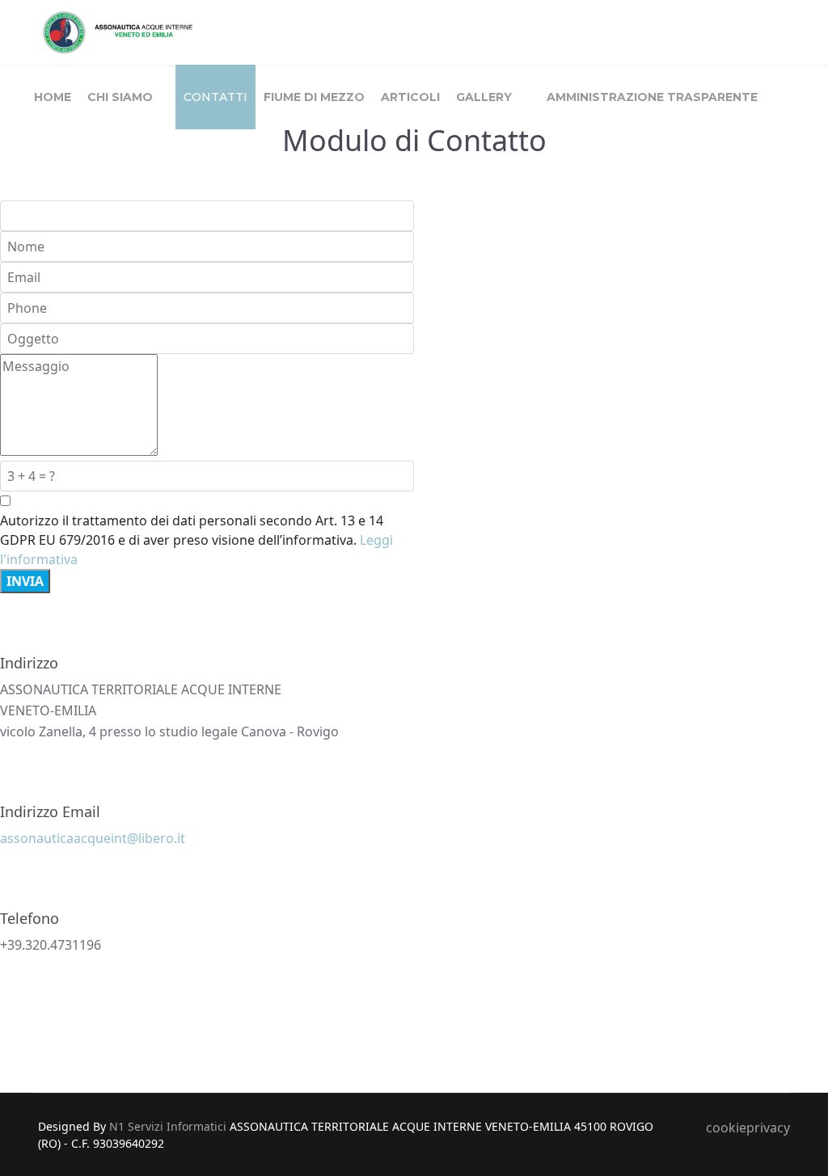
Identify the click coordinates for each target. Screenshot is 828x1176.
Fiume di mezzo (314, 97)
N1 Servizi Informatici (167, 1126)
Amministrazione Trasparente (652, 97)
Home (52, 97)
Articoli (410, 97)
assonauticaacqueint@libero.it (92, 838)
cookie (726, 1127)
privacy (768, 1127)
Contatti (215, 97)
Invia (25, 581)
